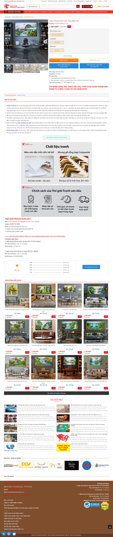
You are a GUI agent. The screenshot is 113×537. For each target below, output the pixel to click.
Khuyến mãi (88, 1)
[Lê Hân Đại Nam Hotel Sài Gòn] (56, 465)
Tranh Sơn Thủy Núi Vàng (69, 309)
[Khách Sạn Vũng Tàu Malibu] (41, 465)
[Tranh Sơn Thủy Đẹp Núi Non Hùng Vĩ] (96, 331)
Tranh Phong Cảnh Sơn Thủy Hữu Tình (17, 345)
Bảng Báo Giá (62, 1)
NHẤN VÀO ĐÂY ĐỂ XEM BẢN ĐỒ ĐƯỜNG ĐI (20, 229)
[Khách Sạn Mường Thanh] (26, 465)
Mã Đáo (51, 12)
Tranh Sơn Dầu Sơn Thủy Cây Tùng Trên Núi (43, 345)
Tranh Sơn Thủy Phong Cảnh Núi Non (17, 381)
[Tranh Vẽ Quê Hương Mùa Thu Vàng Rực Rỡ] (17, 295)
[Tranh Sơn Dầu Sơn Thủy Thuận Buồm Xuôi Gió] (96, 295)
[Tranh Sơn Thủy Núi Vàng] (69, 295)
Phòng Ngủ (95, 12)
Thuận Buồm (57, 12)
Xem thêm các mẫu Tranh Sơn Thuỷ (56, 137)
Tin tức (100, 1)
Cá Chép (71, 12)
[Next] (45, 42)
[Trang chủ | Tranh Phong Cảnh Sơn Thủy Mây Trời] (14, 8)
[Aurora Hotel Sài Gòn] (72, 465)
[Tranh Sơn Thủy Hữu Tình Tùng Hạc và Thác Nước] (43, 367)
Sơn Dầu (57, 42)
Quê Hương (43, 12)
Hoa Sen (65, 12)
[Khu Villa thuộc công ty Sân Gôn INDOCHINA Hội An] (87, 465)
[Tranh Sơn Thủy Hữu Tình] (69, 331)
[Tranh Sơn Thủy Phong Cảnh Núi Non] (17, 367)
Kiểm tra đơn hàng (52, 1)
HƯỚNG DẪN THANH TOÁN (15, 231)
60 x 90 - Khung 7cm (57, 34)
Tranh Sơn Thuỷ (21, 95)
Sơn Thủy (36, 12)
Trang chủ (43, 1)
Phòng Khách (86, 12)
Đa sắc (57, 50)
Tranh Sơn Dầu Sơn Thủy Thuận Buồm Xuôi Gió (95, 309)
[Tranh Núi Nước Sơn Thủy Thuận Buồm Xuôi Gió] (43, 295)
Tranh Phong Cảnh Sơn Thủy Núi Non (69, 381)
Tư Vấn (95, 1)
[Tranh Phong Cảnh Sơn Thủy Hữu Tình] (17, 331)
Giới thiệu (70, 1)
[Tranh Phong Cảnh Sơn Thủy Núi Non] (69, 367)
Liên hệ (105, 1)
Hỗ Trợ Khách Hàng (79, 1)
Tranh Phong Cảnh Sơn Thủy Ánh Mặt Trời (96, 381)
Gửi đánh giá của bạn (91, 267)
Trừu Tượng (28, 12)
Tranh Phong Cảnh (10, 95)
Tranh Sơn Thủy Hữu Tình (69, 345)
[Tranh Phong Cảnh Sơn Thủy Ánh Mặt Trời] (96, 367)
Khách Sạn (103, 12)
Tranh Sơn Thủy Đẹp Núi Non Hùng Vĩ (96, 345)
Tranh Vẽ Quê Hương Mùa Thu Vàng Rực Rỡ (17, 309)
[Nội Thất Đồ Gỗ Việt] (11, 465)
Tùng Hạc (78, 12)
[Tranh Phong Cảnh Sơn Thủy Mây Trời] (26, 63)
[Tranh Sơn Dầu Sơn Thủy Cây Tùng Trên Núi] (43, 331)
